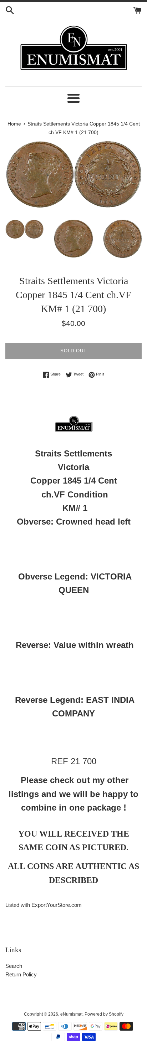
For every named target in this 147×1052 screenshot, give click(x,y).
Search (13, 966)
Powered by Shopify (104, 1014)
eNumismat (71, 1014)
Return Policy (21, 974)
